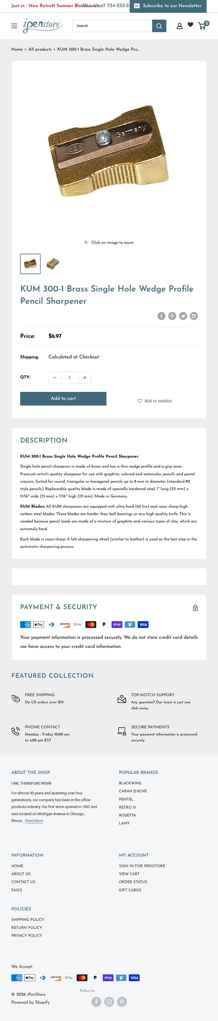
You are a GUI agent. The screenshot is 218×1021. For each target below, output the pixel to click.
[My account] (180, 26)
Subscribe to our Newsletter (172, 6)
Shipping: (29, 357)
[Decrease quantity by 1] (55, 378)
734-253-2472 (109, 6)
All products (40, 49)
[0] (202, 25)
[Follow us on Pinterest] (122, 1002)
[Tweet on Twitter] (183, 315)
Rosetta (127, 815)
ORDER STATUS (133, 882)
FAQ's (16, 890)
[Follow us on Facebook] (96, 1002)
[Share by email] (194, 315)
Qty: (25, 377)
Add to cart (63, 398)
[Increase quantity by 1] (85, 378)
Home (17, 49)
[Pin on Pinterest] (172, 315)
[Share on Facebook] (161, 315)
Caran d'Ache (133, 791)
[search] (112, 26)
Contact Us (23, 882)
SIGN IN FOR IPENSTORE (142, 866)
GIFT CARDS (130, 890)
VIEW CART (129, 874)
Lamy (124, 823)
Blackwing (130, 783)
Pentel (126, 799)
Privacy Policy (26, 936)
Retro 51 (127, 807)
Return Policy (26, 928)
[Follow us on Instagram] (109, 1002)
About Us (21, 874)
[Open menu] (14, 26)
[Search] (159, 26)
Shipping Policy (27, 920)
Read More (34, 821)
